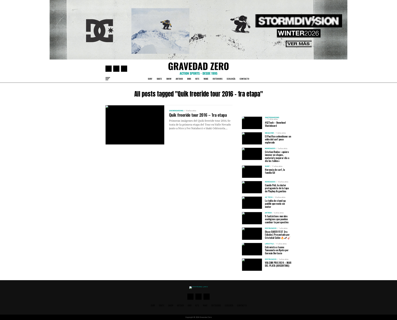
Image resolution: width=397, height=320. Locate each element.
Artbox (179, 78)
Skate (159, 78)
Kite (197, 78)
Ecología (231, 78)
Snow (168, 78)
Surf (150, 78)
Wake (206, 78)
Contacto (244, 78)
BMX (189, 78)
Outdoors (217, 78)
